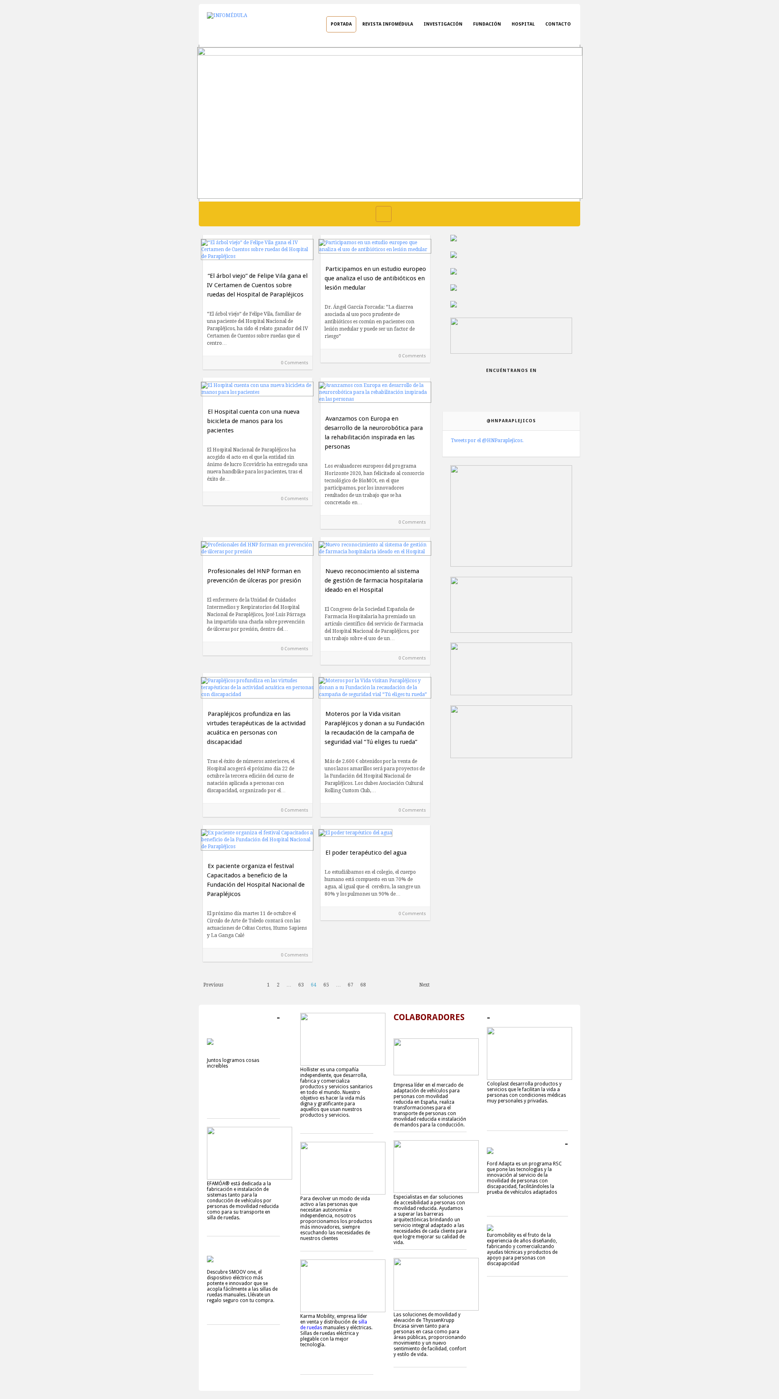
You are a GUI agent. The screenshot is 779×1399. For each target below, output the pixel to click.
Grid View (384, 214)
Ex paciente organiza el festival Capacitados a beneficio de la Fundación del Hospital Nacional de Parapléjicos (256, 880)
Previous (213, 985)
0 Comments (294, 362)
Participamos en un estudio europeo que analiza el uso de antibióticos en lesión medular (375, 278)
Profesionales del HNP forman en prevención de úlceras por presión (254, 575)
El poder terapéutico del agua (366, 852)
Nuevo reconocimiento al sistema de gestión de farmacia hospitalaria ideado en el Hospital (374, 580)
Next (424, 985)
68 (363, 985)
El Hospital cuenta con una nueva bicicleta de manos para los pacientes (253, 421)
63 (301, 985)
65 (326, 985)
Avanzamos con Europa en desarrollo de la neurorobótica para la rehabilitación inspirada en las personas (374, 432)
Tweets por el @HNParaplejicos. (487, 440)
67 (350, 985)
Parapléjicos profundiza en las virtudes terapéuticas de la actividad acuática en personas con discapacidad (256, 728)
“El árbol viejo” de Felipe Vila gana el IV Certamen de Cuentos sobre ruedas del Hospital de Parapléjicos (257, 285)
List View (401, 214)
